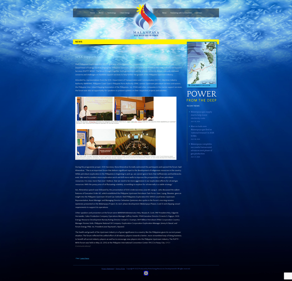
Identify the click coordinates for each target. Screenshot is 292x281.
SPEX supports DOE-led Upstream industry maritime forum (118, 56)
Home (92, 13)
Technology (111, 13)
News (164, 13)
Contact (199, 13)
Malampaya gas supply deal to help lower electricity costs (201, 115)
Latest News (84, 258)
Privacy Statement (108, 269)
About (101, 13)
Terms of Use (120, 269)
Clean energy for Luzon (200, 85)
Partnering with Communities (181, 13)
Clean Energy (125, 13)
